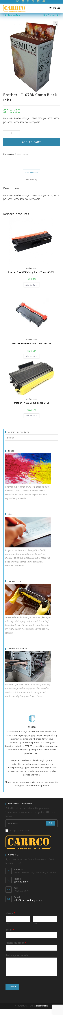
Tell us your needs (18, 955)
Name (10, 913)
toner (25, 154)
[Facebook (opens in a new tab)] (23, 1)
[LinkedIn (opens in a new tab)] (38, 1)
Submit (12, 986)
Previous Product (15, 15)
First (7, 923)
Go (50, 823)
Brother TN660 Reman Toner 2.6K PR (31, 343)
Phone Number (16, 942)
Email (10, 929)
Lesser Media (42, 1005)
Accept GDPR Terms (19, 830)
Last (35, 923)
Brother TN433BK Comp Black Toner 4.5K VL (31, 272)
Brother (18, 154)
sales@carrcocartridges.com (28, 900)
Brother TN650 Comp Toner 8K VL (31, 402)
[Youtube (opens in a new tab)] (44, 1)
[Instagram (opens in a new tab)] (33, 1)
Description (31, 172)
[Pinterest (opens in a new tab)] (28, 1)
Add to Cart (31, 142)
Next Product (49, 15)
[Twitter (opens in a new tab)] (18, 1)
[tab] (31, 172)
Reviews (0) (31, 179)
